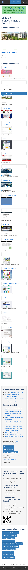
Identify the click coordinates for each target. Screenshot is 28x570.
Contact (25, 568)
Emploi (14, 568)
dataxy (4, 138)
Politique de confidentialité (17, 9)
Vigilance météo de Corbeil (11, 432)
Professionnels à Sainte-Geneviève (10, 532)
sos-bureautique (7, 342)
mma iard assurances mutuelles (11, 283)
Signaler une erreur (8, 449)
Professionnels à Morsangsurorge (10, 546)
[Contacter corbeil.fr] (25, 2)
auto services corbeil (8, 82)
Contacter (16, 441)
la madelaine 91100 (8, 239)
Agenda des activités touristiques (13, 411)
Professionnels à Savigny (8, 543)
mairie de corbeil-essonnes (9, 268)
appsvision (5, 67)
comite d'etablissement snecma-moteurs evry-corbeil (13, 123)
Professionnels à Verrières (8, 540)
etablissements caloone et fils (10, 210)
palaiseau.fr (19, 543)
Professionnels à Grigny (8, 554)
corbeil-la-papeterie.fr (9, 52)
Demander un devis (8, 446)
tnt (3, 356)
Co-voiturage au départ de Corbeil (13, 426)
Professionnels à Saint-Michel (9, 535)
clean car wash (6, 108)
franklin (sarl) (6, 224)
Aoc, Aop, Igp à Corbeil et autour (13, 421)
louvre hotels (6, 254)
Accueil (3, 568)
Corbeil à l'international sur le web (13, 434)
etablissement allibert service (10, 195)
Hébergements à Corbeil (16, 392)
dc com (4, 153)
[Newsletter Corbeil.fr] (23, 2)
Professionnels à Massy (8, 551)
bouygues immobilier (8, 93)
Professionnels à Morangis (9, 549)
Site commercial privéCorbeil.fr (15, 2)
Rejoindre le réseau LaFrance (11, 452)
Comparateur (8, 568)
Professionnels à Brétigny (8, 557)
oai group (5, 312)
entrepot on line (6, 166)
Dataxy (16, 455)
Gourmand (19, 568)
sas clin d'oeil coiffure (8, 327)
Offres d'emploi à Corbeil (11, 401)
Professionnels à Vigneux (8, 538)
